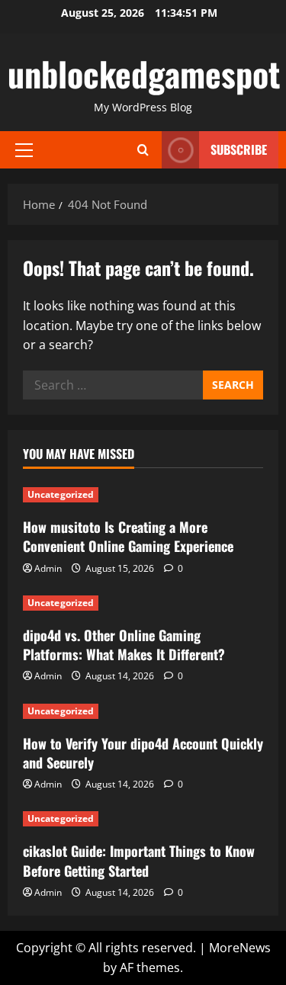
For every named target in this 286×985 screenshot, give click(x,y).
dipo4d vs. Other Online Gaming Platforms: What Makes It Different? (124, 644)
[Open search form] (143, 150)
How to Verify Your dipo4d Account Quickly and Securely (143, 752)
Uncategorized (60, 494)
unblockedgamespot (144, 73)
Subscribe (238, 149)
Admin (48, 568)
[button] (24, 150)
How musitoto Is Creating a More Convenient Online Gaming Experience (128, 536)
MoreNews (240, 947)
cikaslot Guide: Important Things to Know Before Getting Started (139, 860)
